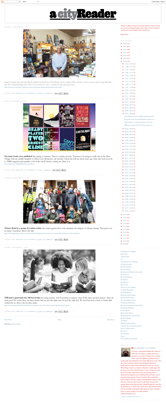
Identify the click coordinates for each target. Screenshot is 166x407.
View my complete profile (130, 396)
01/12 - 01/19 (129, 208)
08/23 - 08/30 (129, 129)
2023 (125, 52)
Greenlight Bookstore (127, 308)
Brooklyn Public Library (128, 295)
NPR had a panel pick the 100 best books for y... (138, 125)
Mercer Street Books (127, 313)
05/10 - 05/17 (129, 173)
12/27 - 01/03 (129, 64)
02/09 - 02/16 (129, 196)
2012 (125, 235)
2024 (125, 49)
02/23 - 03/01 (129, 193)
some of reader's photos (128, 328)
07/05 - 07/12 (129, 149)
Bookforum (124, 280)
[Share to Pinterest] (67, 93)
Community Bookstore (128, 303)
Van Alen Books (126, 269)
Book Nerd (124, 254)
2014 (125, 229)
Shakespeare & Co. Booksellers (130, 316)
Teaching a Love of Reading (129, 262)
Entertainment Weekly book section (132, 272)
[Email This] (58, 93)
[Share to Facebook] (65, 93)
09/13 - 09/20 (129, 108)
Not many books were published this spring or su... (139, 119)
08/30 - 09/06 (129, 114)
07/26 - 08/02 (129, 140)
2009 (125, 244)
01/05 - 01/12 (129, 211)
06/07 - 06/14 (129, 161)
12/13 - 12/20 (129, 70)
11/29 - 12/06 (129, 75)
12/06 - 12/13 (129, 73)
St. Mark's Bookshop (127, 290)
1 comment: (47, 170)
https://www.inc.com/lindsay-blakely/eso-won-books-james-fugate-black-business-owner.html (33, 87)
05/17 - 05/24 (129, 170)
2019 (125, 215)
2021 (125, 58)
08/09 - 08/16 (129, 135)
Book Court (124, 285)
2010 (125, 241)
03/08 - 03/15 (129, 190)
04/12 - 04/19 (129, 184)
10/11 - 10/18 (129, 96)
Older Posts (110, 320)
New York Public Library (128, 300)
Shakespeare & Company (128, 251)
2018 (125, 217)
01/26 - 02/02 (129, 202)
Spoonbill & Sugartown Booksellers (132, 305)
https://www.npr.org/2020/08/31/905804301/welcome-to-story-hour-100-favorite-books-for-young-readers (36, 305)
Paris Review (125, 282)
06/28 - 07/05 (129, 152)
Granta (123, 336)
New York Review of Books (129, 339)
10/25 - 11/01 (129, 90)
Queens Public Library (127, 298)
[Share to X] (63, 93)
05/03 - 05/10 (129, 176)
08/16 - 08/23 (129, 132)
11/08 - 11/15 (129, 84)
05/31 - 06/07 (129, 164)
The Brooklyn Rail (126, 264)
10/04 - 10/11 (129, 99)
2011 (125, 238)
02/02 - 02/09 (129, 199)
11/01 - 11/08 (129, 87)
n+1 (122, 259)
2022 (125, 55)
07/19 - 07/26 (129, 143)
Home (59, 320)
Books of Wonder (126, 318)
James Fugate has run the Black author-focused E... (139, 116)
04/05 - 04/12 (129, 187)
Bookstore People (126, 267)
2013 (125, 232)
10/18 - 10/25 (129, 93)
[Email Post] (56, 93)
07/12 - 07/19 (129, 146)
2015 (125, 226)
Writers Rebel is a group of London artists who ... (139, 122)
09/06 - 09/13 (129, 111)
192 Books (124, 321)
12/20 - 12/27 (129, 67)
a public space (125, 256)
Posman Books (125, 310)
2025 (125, 46)
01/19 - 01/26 (129, 205)
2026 (125, 44)
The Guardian (125, 334)
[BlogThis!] (61, 93)
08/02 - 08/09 (129, 137)
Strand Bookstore (126, 292)
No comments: (48, 93)
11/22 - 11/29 (129, 78)
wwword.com (125, 274)
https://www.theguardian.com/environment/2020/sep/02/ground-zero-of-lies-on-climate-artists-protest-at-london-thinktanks (42, 233)
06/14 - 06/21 (129, 158)
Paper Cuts (124, 331)
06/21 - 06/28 (129, 155)
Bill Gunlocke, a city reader (145, 348)
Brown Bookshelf (126, 277)
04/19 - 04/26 (129, 181)
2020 (125, 61)
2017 (125, 220)
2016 (125, 223)
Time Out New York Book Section (131, 326)
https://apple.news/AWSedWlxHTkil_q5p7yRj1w (19, 164)
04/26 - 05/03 (129, 179)
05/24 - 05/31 (129, 167)
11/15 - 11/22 (129, 81)
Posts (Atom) (17, 324)
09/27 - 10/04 (129, 102)
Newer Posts (8, 320)
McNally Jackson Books (128, 323)
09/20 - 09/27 (129, 105)
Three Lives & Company (128, 287)
